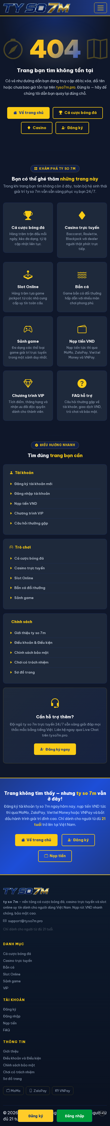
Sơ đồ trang (24, 672)
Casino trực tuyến (29, 568)
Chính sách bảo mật (31, 652)
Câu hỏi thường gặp (31, 523)
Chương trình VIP (28, 513)
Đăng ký (75, 127)
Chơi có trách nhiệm (31, 662)
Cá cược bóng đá (80, 112)
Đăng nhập (11, 1016)
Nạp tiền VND (25, 503)
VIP (5, 988)
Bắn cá (8, 967)
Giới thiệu (10, 1051)
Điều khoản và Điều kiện (22, 1058)
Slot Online (23, 578)
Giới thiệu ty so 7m (30, 633)
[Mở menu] (100, 8)
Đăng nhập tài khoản (32, 493)
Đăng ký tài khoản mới (33, 484)
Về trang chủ (31, 112)
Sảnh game (24, 598)
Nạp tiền (58, 856)
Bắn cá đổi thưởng (29, 588)
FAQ (6, 1030)
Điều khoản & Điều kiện (33, 642)
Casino (39, 127)
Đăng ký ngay (58, 749)
